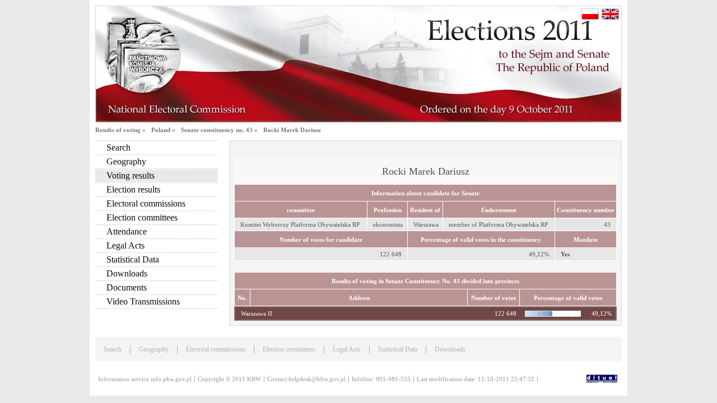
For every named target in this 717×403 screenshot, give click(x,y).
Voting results (130, 175)
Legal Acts (125, 245)
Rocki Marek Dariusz (292, 129)
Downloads (126, 273)
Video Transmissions (143, 301)
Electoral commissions (145, 203)
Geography (126, 161)
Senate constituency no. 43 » (219, 129)
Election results (133, 189)
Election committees (142, 217)
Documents (126, 287)
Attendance (126, 231)
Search (118, 147)
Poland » (163, 129)
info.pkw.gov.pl (171, 379)
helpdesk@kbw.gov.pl (317, 379)
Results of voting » (120, 129)
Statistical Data (132, 259)
